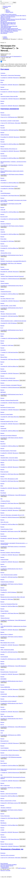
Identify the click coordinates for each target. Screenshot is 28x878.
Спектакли (8, 15)
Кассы (7, 9)
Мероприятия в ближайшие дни (12, 849)
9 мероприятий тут (17, 56)
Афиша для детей (4, 16)
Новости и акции (7, 6)
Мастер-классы (11, 16)
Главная (5, 36)
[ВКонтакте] (1, 61)
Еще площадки (4, 33)
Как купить (3, 865)
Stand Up (24, 15)
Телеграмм (7, 17)
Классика (17, 15)
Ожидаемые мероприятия (10, 108)
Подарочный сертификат (11, 864)
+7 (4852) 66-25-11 (5, 14)
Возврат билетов (9, 12)
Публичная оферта (5, 866)
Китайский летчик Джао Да (7, 56)
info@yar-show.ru (12, 14)
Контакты (8, 10)
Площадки (5, 7)
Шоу (21, 15)
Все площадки (4, 21)
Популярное (5, 69)
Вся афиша (3, 15)
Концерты (13, 15)
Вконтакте (3, 17)
